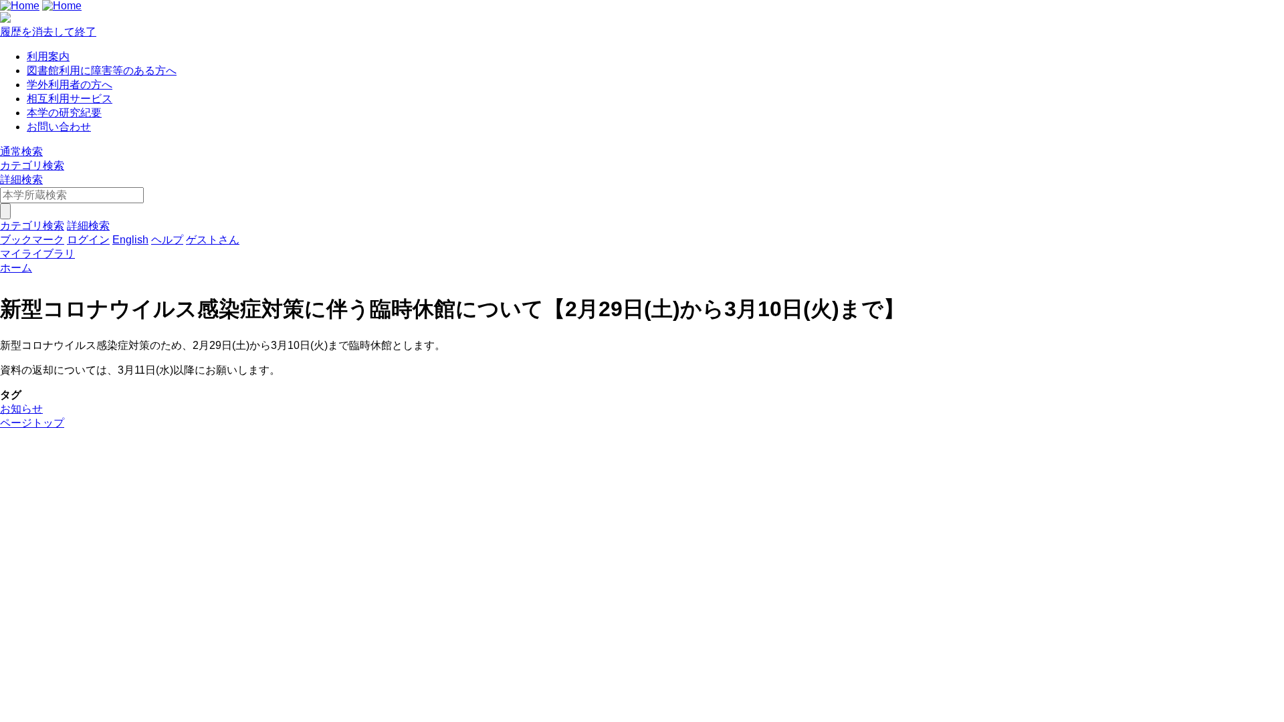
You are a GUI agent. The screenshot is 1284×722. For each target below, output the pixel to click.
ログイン (88, 239)
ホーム (16, 267)
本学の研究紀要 (64, 112)
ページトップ (32, 423)
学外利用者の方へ (69, 84)
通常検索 (21, 151)
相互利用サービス (69, 98)
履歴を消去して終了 (48, 31)
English (130, 239)
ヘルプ (167, 239)
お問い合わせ (59, 126)
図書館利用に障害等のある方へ (102, 70)
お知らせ (21, 408)
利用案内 (48, 56)
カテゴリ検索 (32, 165)
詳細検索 (21, 179)
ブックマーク (32, 239)
